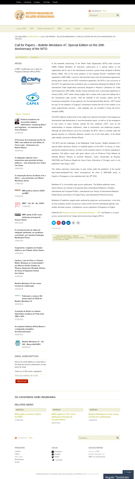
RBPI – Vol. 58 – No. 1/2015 (33, 203)
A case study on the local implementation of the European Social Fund (102, 237)
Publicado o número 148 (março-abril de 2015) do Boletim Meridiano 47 (28, 298)
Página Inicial (33, 36)
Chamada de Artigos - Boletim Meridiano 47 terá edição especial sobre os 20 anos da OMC (69, 237)
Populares (26, 114)
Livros (68, 29)
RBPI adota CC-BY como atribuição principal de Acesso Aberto (28, 217)
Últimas (18, 114)
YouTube (46, 2)
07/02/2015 (23, 57)
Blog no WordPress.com (77, 474)
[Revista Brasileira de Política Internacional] (34, 19)
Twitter (18, 2)
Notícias (35, 57)
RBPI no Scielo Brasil (97, 457)
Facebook (27, 2)
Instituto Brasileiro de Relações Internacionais (52, 474)
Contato (77, 29)
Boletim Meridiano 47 (46, 29)
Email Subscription (26, 356)
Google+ (37, 2)
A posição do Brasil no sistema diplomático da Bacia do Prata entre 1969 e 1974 (29, 313)
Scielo (17, 462)
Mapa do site (89, 29)
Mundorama (19, 459)
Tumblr (55, 2)
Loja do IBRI (21, 29)
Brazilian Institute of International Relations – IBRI (81, 213)
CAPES (18, 451)
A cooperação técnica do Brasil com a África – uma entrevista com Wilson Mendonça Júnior (30, 178)
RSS (104, 11)
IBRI (32, 29)
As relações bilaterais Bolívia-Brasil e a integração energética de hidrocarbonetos (30, 329)
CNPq (17, 454)
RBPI (60, 29)
